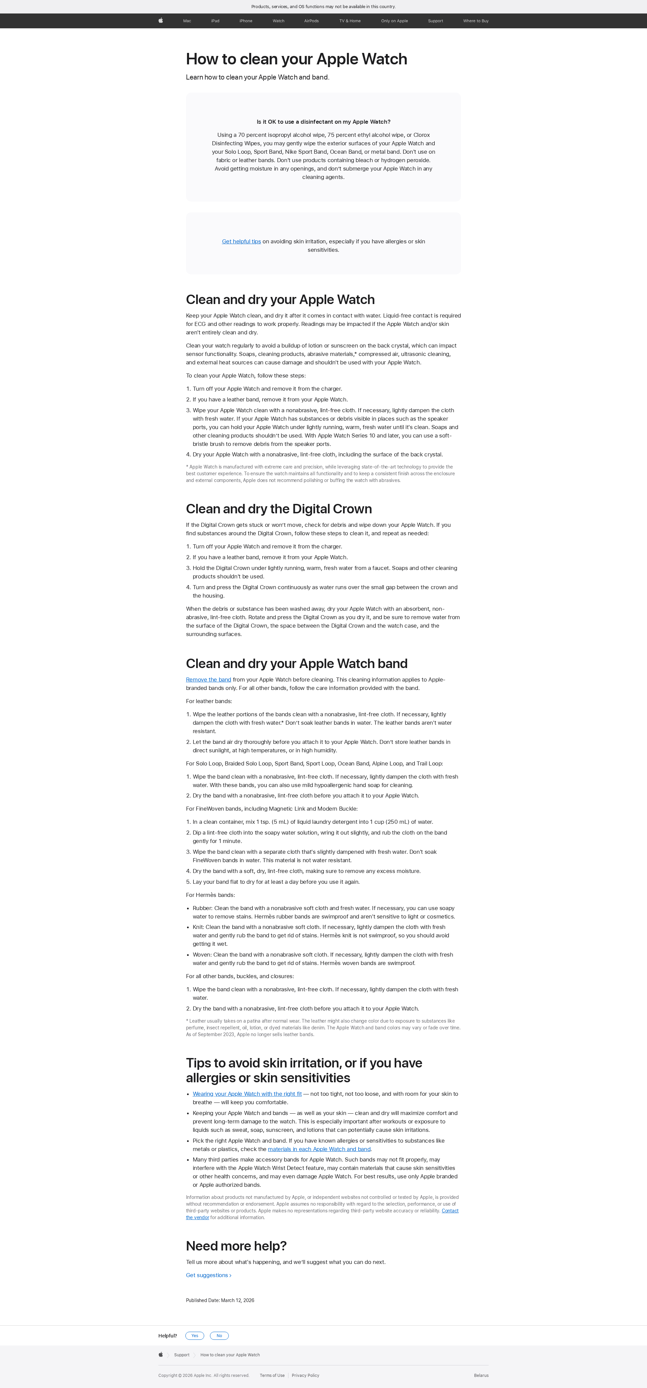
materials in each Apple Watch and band (319, 1149)
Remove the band (208, 679)
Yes (194, 1335)
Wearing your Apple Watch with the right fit (247, 1093)
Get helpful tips (241, 241)
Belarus (481, 1375)
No (219, 1335)
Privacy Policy (305, 1375)
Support (181, 1355)
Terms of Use (272, 1375)
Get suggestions (207, 1275)
